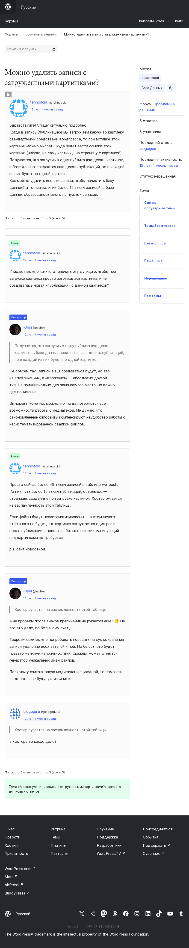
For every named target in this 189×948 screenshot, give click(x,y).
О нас (10, 829)
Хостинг (12, 845)
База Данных (152, 88)
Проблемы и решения (41, 34)
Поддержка (107, 837)
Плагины (58, 845)
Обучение (105, 829)
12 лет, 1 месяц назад (46, 109)
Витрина (58, 829)
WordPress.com (20, 868)
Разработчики (109, 845)
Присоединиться (158, 829)
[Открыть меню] (181, 7)
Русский (22, 914)
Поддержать (157, 845)
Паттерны (59, 853)
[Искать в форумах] (53, 49)
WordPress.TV (111, 853)
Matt (11, 876)
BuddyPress (17, 893)
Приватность (16, 853)
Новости (12, 837)
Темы (55, 837)
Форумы (11, 21)
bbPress (14, 885)
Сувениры (154, 853)
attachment (150, 78)
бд (171, 88)
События (150, 837)
